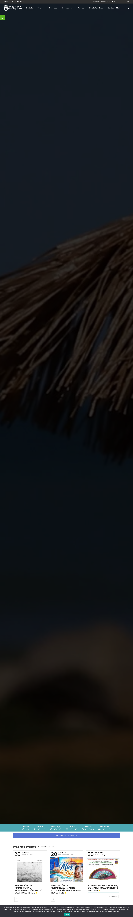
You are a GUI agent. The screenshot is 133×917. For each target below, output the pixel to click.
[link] (2, 17)
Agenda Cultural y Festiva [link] (66, 835)
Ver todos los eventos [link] (46, 847)
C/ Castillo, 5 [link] (106, 1)
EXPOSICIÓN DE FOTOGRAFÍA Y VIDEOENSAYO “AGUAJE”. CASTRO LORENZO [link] (29, 889)
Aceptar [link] (67, 914)
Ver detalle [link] (39, 899)
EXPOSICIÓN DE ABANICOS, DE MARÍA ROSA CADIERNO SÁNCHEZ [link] (103, 888)
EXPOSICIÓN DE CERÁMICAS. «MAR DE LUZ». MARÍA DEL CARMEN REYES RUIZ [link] (66, 889)
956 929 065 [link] (96, 1)
